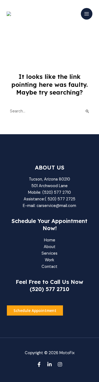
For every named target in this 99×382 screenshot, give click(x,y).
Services (49, 253)
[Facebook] (39, 364)
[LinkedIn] (49, 364)
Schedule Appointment (34, 310)
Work (49, 260)
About (50, 246)
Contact (49, 266)
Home (49, 240)
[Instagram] (59, 364)
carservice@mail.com (56, 205)
